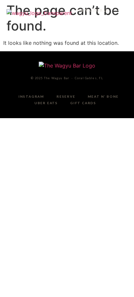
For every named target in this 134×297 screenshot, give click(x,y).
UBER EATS (46, 103)
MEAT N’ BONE (103, 96)
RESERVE (66, 96)
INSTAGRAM (31, 96)
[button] (120, 13)
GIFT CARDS (83, 103)
